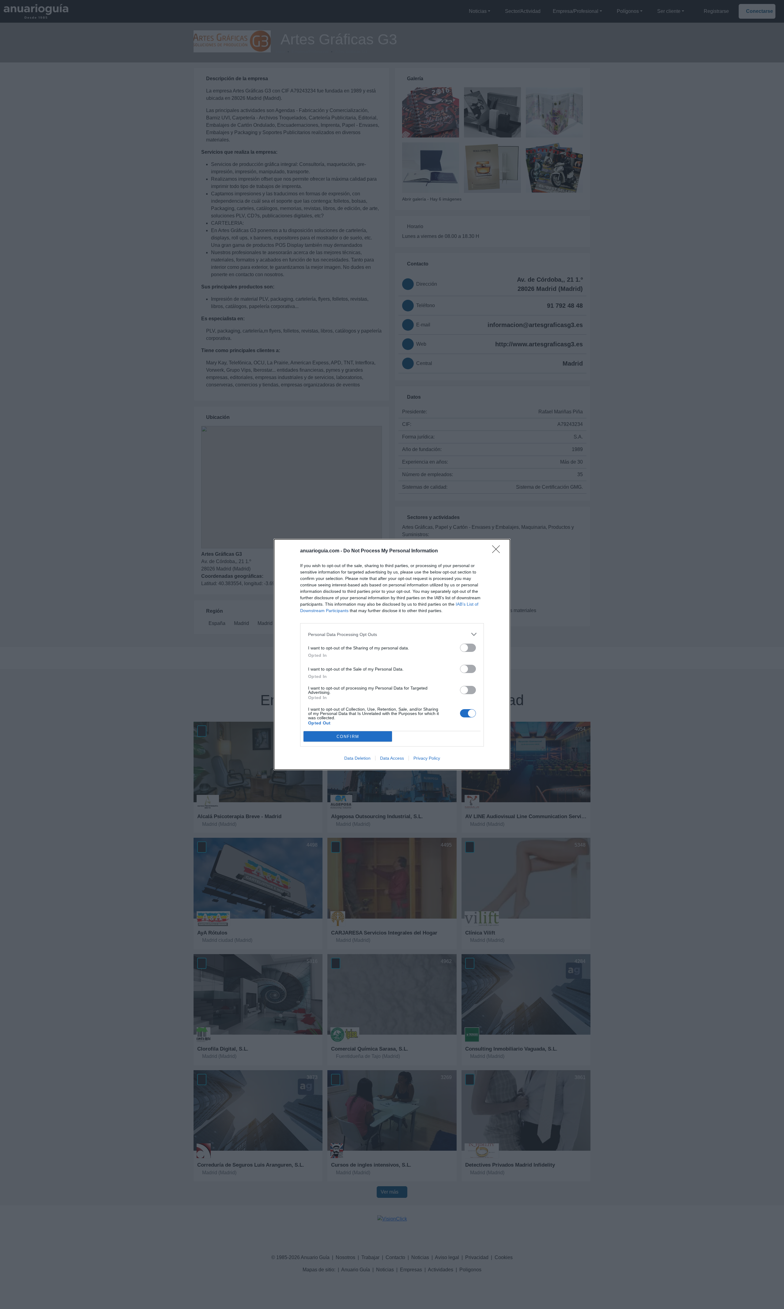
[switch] (468, 648)
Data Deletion (357, 758)
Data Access (392, 758)
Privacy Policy (426, 758)
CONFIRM (348, 736)
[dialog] (392, 654)
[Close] (498, 551)
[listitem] (392, 634)
